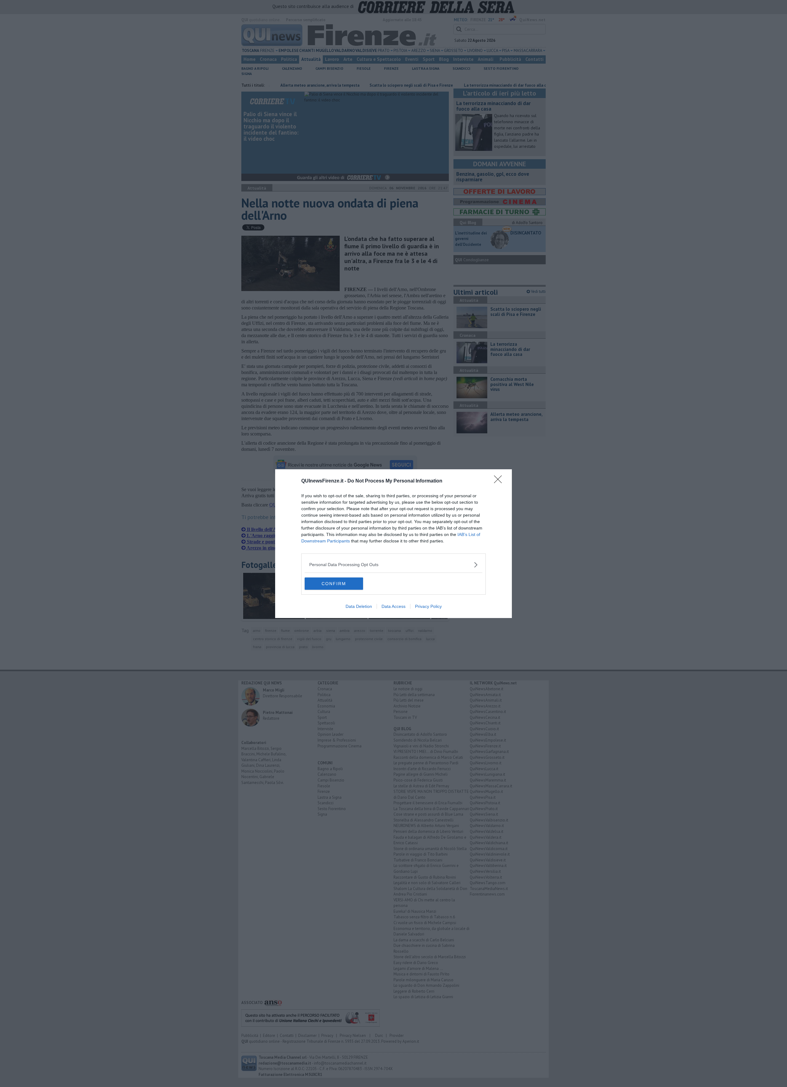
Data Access (393, 606)
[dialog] (393, 543)
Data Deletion (359, 606)
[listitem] (393, 564)
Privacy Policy (428, 606)
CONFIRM (334, 583)
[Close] (500, 481)
